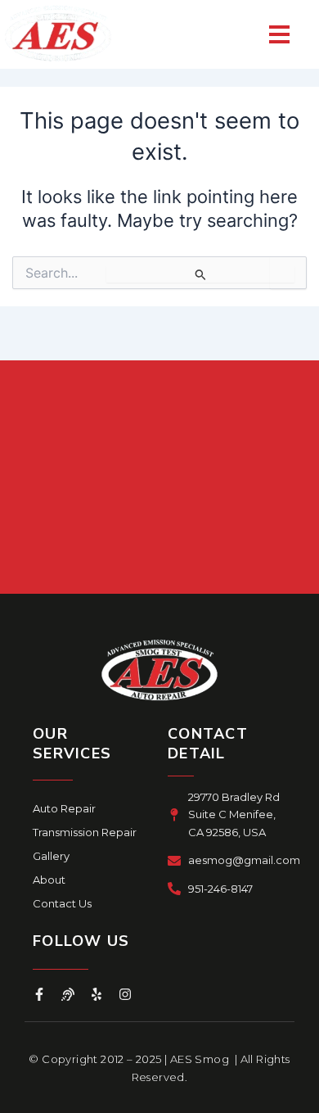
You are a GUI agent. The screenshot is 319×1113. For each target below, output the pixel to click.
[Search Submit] (200, 274)
